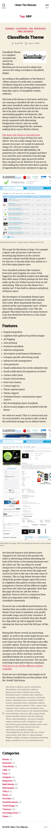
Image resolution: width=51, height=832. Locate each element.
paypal (19, 724)
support (30, 729)
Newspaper (40, 28)
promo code (42, 724)
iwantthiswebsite (19, 719)
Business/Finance (13, 695)
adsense (19, 687)
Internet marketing (35, 716)
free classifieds (12, 713)
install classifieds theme (16, 716)
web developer (36, 735)
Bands (5, 759)
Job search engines (35, 719)
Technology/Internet (14, 732)
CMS (31, 28)
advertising (36, 687)
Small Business (25, 31)
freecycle (23, 713)
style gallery (21, 729)
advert (27, 687)
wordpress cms (18, 740)
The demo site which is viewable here (21, 135)
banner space (29, 692)
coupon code (40, 705)
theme (26, 732)
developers (34, 708)
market (9, 721)
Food (4, 773)
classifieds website (36, 703)
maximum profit (19, 721)
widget (16, 737)
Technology (8, 805)
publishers (10, 727)
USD (31, 732)
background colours (14, 692)
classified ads (27, 695)
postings (32, 724)
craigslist (9, 708)
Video (5, 816)
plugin (25, 724)
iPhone (8, 719)
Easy (42, 708)
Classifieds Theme (25, 37)
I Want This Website (25, 5)
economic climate (13, 711)
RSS (17, 727)
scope (22, 727)
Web (19, 735)
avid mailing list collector (27, 689)
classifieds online (20, 700)
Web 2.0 (25, 735)
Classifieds (22, 28)
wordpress (24, 737)
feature (25, 711)
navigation (31, 721)
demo (16, 708)
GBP (30, 713)
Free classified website (38, 711)
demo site (24, 708)
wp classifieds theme (34, 740)
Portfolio (6, 798)
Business (9, 28)
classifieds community (25, 697)
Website (9, 737)
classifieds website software (18, 705)
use (35, 732)
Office (5, 791)
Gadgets (6, 777)
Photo (5, 795)
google (36, 713)
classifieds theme (20, 703)
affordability (11, 689)
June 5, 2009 (33, 43)
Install (41, 713)
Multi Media (8, 784)
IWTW (20, 43)
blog (37, 692)
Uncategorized (10, 813)
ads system (10, 687)
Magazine (7, 780)
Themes (6, 809)
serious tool (30, 727)
